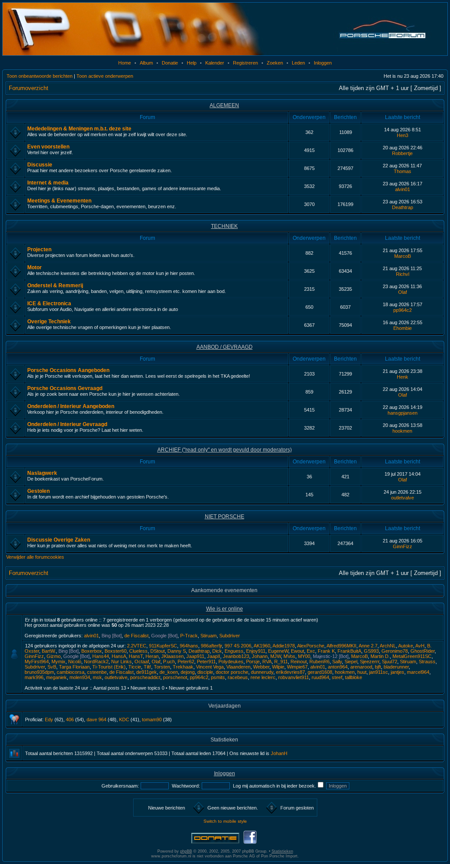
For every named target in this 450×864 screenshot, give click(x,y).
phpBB (186, 851)
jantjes (397, 672)
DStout (157, 651)
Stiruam (208, 635)
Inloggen (323, 62)
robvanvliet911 (293, 677)
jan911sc (378, 672)
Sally (337, 661)
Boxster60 (116, 651)
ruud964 (320, 677)
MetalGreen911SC (412, 656)
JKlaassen (172, 656)
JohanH (279, 753)
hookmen (402, 431)
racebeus (238, 677)
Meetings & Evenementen (59, 201)
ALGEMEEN (224, 105)
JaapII (213, 656)
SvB (51, 666)
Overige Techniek (49, 321)
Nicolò (74, 661)
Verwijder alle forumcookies (35, 557)
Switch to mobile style (225, 821)
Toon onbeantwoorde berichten (40, 76)
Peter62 (186, 661)
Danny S (176, 651)
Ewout (297, 651)
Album (146, 62)
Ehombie (402, 328)
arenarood (361, 666)
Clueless (138, 651)
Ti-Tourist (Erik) (109, 666)
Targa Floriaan (74, 666)
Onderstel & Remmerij (55, 285)
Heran (152, 656)
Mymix (58, 661)
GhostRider (422, 651)
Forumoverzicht (28, 88)
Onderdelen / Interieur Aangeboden (70, 406)
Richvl (402, 274)
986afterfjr (211, 645)
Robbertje (402, 153)
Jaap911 (195, 656)
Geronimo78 (394, 651)
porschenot (175, 677)
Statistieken (282, 851)
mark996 (34, 677)
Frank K (326, 651)
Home (124, 62)
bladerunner (396, 666)
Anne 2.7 (368, 645)
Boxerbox (91, 651)
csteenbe (97, 672)
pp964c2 (402, 310)
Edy (49, 719)
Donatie (170, 62)
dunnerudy (262, 672)
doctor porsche (232, 672)
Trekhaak (183, 666)
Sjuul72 (389, 661)
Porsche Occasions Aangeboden (68, 370)
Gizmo (54, 656)
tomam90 (152, 719)
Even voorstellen (48, 147)
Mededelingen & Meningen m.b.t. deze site (79, 129)
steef (337, 677)
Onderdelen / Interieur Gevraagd (67, 424)
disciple (205, 672)
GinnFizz (402, 546)
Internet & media (48, 183)
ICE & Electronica (49, 303)
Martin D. (380, 656)
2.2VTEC (136, 645)
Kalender (214, 62)
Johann (260, 656)
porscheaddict (145, 677)
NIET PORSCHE (224, 516)
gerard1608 (320, 672)
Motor (34, 267)
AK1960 (262, 645)
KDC (124, 719)
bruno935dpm (39, 672)
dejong (188, 672)
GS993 (371, 651)
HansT (136, 656)
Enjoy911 (255, 651)
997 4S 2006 (238, 645)
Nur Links (121, 661)
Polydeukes (230, 661)
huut (362, 672)
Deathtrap (402, 207)
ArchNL (388, 645)
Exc (311, 651)
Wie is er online (224, 609)
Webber (261, 666)
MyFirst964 (37, 661)
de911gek (146, 672)
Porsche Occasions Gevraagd (64, 388)
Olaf (402, 292)
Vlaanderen (238, 666)
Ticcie (134, 666)
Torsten (162, 666)
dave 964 (96, 719)
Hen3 (402, 135)
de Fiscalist (136, 635)
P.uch (169, 661)
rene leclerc (263, 677)
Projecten (39, 249)
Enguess (234, 651)
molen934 (79, 677)
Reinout (298, 661)
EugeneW (278, 651)
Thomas (402, 171)
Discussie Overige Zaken (58, 540)
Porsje (253, 661)
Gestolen (38, 491)
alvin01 (402, 189)
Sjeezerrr (369, 661)
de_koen (169, 672)
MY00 (304, 656)
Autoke (405, 645)
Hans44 (100, 656)
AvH (420, 645)
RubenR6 (319, 661)
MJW (275, 656)
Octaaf (141, 661)
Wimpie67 (297, 666)
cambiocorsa (70, 672)
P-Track (189, 635)
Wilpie (278, 666)
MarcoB (402, 256)
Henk (402, 377)
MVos (289, 656)
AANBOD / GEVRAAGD (224, 347)
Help (191, 62)
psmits (218, 677)
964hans (189, 645)
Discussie (39, 165)
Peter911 (206, 661)
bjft (378, 666)
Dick (217, 651)
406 (70, 719)
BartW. (49, 651)
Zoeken (275, 62)
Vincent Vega (210, 666)
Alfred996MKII (341, 645)
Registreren (245, 62)
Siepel (351, 661)
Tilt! (147, 666)
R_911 (281, 661)
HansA (119, 656)
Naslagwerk (42, 473)
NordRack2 (96, 661)
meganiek (56, 677)
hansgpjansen (402, 413)
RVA (267, 661)
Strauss (427, 661)
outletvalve (402, 497)
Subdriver (229, 635)
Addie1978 (283, 645)
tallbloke (353, 677)
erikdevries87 (290, 672)
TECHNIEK (224, 226)
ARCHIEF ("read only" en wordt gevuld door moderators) (224, 450)
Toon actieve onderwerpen (104, 76)
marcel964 (418, 672)
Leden (298, 62)
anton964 (338, 666)
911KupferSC (163, 645)
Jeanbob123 (236, 656)
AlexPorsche (310, 645)
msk (97, 677)
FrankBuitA (349, 651)
